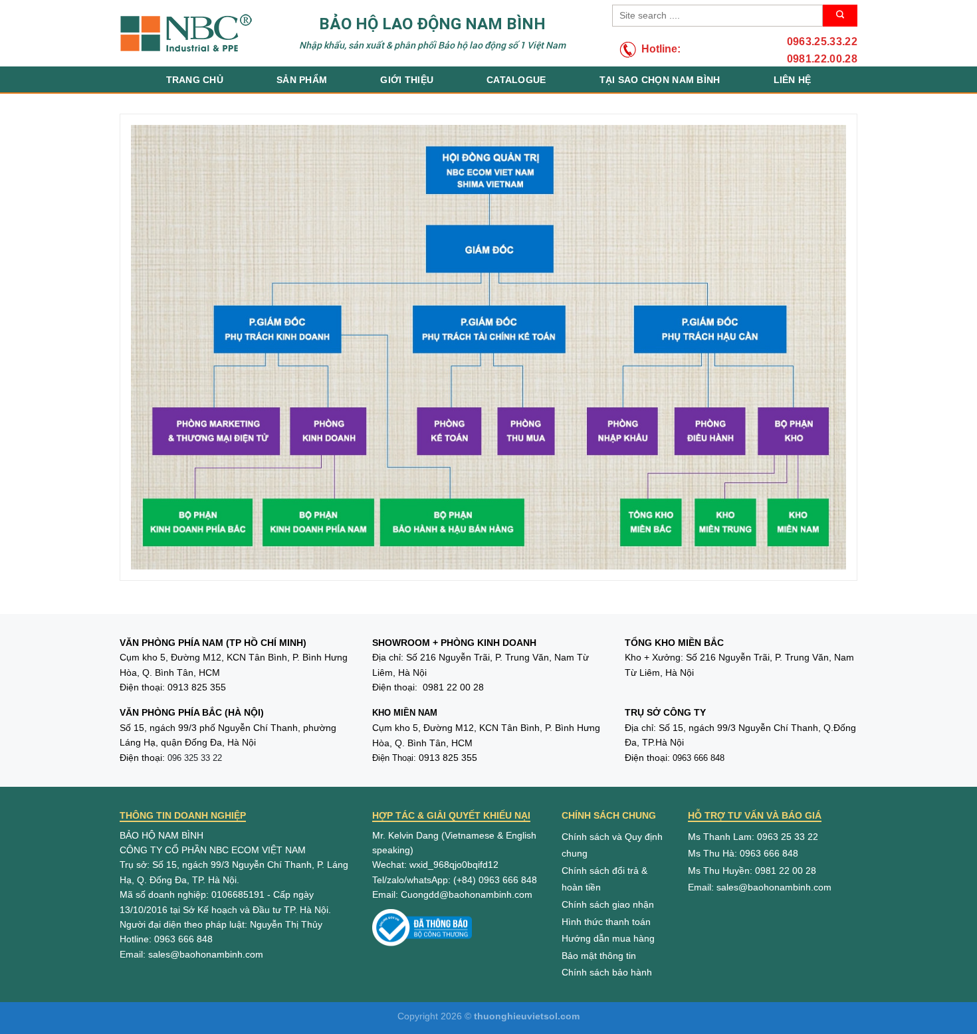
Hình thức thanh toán (606, 921)
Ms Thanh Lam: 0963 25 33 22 (753, 836)
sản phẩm (301, 79)
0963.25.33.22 (822, 41)
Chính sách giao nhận (608, 904)
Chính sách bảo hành (607, 972)
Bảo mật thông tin (599, 955)
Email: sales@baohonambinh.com (759, 887)
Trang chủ (195, 79)
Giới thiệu (406, 79)
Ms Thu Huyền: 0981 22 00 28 (752, 870)
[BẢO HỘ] (186, 33)
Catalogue (516, 79)
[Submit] (840, 16)
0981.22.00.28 (822, 58)
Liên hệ (793, 79)
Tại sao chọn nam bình (659, 79)
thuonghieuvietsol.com (527, 1016)
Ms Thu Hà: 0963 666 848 (743, 853)
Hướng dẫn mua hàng (608, 938)
